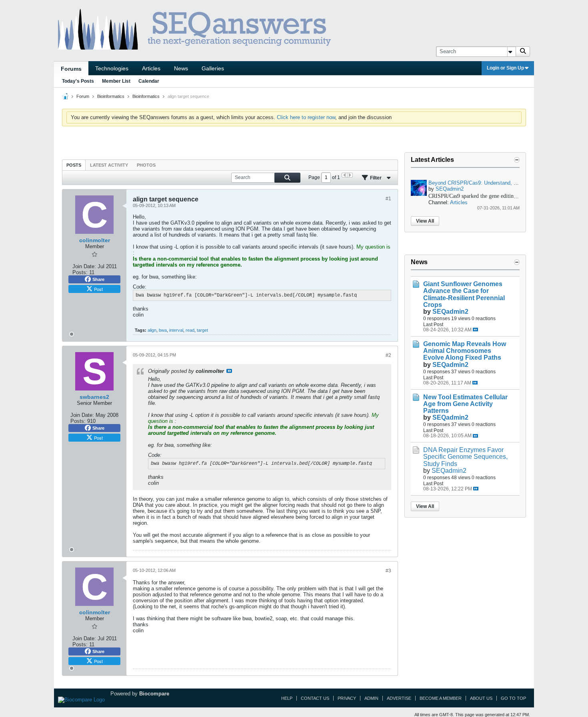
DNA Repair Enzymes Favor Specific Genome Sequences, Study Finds (465, 456)
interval (176, 330)
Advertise (399, 698)
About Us (481, 698)
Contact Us (315, 698)
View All (425, 221)
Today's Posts (78, 81)
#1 (388, 198)
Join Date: (84, 266)
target (202, 330)
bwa (163, 330)
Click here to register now (306, 117)
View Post (229, 371)
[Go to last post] (475, 329)
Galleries (213, 68)
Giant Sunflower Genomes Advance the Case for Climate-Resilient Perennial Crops (464, 294)
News (181, 68)
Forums (71, 69)
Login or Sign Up (505, 68)
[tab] (74, 164)
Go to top (513, 698)
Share (98, 279)
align (152, 330)
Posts (73, 165)
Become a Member (441, 698)
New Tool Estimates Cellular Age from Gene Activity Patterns (465, 404)
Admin (371, 698)
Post (98, 289)
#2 (388, 355)
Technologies (111, 68)
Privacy (347, 698)
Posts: (80, 272)
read (190, 330)
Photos (146, 165)
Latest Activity (109, 165)
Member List (116, 81)
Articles (151, 68)
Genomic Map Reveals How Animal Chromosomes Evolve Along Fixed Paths (464, 351)
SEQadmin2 (450, 189)
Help (286, 698)
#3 (388, 571)
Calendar (148, 81)
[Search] (523, 51)
